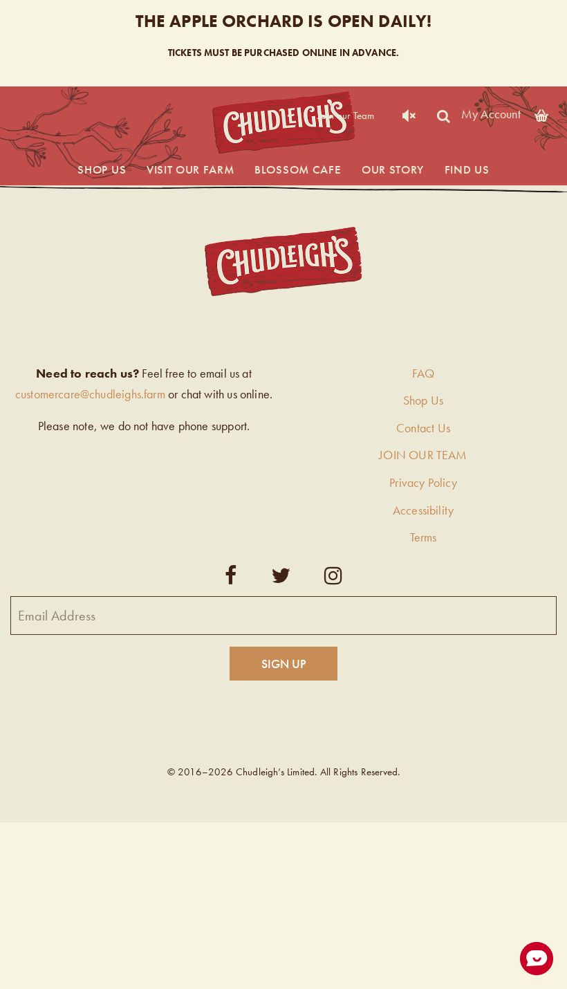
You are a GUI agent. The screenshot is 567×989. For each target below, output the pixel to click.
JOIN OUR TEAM (423, 455)
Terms (423, 537)
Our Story (393, 169)
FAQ (423, 373)
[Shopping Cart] (541, 113)
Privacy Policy (423, 482)
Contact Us (423, 428)
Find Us (467, 169)
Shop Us (101, 169)
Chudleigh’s (283, 122)
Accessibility (423, 510)
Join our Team (345, 115)
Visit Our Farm (190, 169)
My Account (491, 113)
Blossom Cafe (297, 169)
